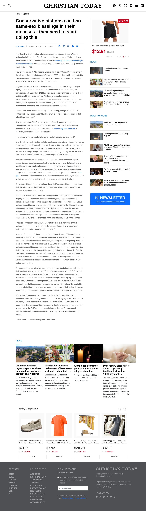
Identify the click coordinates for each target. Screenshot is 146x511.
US (10, 494)
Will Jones (20, 46)
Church (13, 485)
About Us (35, 474)
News (11, 477)
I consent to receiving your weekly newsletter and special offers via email (73, 480)
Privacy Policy (38, 488)
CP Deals (109, 56)
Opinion (26, 14)
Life (11, 491)
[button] (3, 6)
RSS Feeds (35, 491)
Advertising (36, 480)
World (12, 483)
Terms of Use (67, 498)
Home (18, 14)
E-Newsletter (37, 494)
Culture (13, 488)
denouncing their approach (64, 129)
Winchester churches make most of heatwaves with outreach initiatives (58, 368)
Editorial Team (38, 477)
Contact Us (36, 497)
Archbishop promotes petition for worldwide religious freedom (86, 368)
